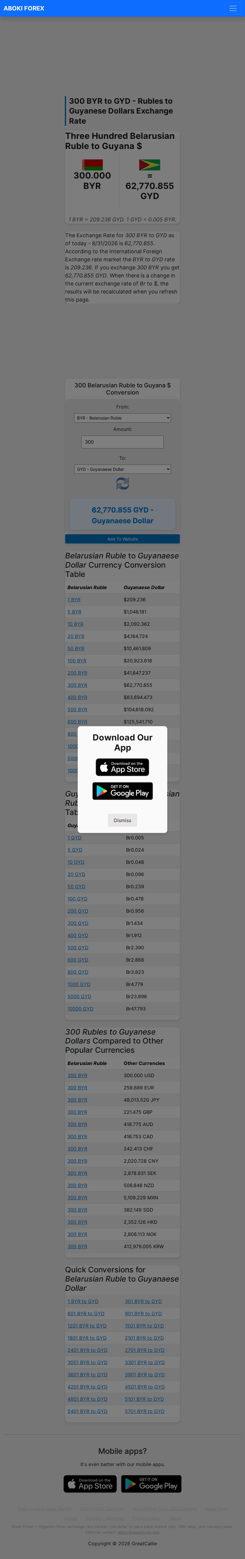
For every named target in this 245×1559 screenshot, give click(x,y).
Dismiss (122, 820)
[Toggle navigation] (233, 8)
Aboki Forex (24, 8)
